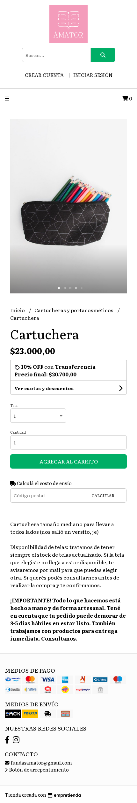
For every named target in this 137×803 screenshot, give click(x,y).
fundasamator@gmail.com (41, 762)
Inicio (18, 310)
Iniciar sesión (92, 75)
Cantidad (18, 432)
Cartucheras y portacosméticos (74, 310)
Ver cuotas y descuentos (44, 388)
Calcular (103, 495)
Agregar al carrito (69, 461)
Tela (14, 405)
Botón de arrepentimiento (38, 769)
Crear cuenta (44, 75)
